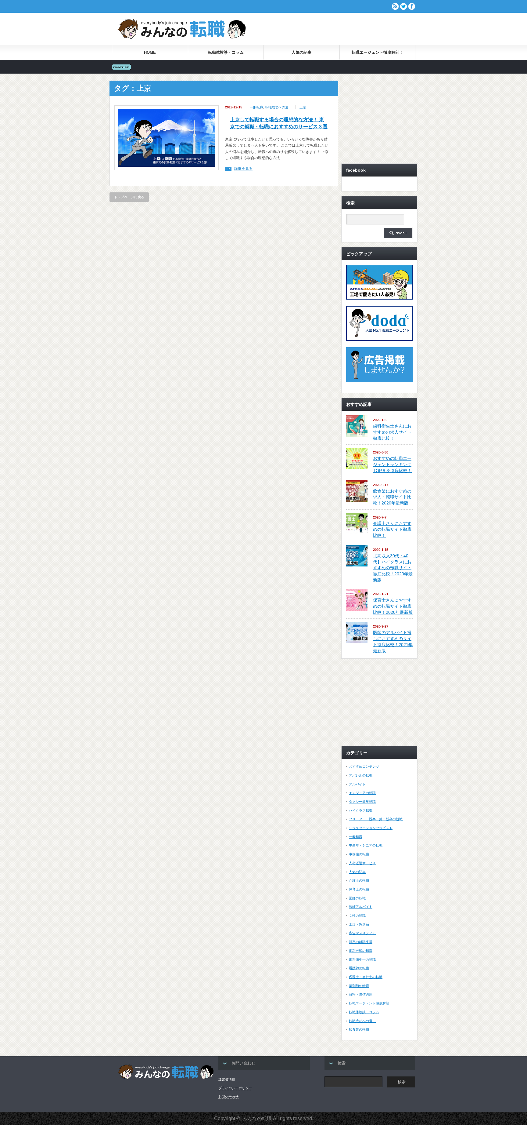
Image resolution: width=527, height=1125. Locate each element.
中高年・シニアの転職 (365, 845)
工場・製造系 (359, 924)
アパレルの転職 (360, 775)
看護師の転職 (359, 968)
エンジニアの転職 (362, 793)
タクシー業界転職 (362, 801)
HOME (150, 52)
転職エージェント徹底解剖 (369, 1003)
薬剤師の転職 (359, 986)
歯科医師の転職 (360, 950)
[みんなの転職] (181, 38)
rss (395, 6)
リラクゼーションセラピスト (371, 828)
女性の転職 (357, 915)
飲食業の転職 (359, 1029)
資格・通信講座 (360, 994)
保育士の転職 (359, 889)
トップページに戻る (129, 197)
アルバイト (357, 784)
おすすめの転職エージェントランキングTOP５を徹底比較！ (392, 464)
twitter (403, 6)
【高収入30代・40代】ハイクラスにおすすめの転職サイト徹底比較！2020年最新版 (393, 567)
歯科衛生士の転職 (362, 959)
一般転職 (256, 107)
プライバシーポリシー (235, 1088)
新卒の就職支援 (360, 942)
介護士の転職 (359, 880)
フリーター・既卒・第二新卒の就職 (376, 819)
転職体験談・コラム (226, 52)
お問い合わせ (228, 1096)
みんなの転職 (257, 1118)
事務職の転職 (359, 854)
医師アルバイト (360, 906)
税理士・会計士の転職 (365, 977)
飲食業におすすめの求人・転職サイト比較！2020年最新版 (392, 497)
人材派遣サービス (362, 863)
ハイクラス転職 (360, 810)
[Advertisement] (343, 29)
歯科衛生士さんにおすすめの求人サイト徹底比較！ (392, 432)
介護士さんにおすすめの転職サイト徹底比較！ (392, 529)
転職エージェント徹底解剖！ (377, 52)
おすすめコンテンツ (364, 766)
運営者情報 (226, 1079)
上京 (302, 107)
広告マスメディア (362, 933)
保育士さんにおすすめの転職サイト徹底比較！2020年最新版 (393, 606)
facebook (411, 6)
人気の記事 (301, 52)
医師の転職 (357, 898)
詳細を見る (243, 169)
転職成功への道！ (278, 107)
